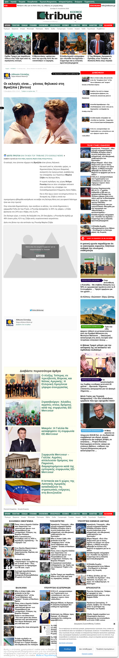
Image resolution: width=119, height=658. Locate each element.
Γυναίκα (70, 29)
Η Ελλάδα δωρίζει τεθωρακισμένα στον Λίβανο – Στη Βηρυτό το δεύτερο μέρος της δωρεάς (102, 229)
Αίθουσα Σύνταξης (20, 74)
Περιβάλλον (101, 29)
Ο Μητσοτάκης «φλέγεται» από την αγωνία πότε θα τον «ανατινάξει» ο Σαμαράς (44, 58)
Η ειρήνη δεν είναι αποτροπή (26, 627)
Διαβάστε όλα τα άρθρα (23, 324)
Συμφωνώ (40, 256)
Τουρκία (22, 2)
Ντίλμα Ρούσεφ (47, 159)
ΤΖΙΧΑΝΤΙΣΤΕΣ (57, 521)
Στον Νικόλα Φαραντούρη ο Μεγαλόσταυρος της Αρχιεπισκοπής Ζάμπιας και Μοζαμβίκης (26, 551)
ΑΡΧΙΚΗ (7, 25)
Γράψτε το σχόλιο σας (28, 91)
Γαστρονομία (61, 29)
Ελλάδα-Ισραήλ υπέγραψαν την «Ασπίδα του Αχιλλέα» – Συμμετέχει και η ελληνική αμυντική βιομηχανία (102, 218)
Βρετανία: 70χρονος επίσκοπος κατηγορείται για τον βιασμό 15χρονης (97, 388)
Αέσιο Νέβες (22, 159)
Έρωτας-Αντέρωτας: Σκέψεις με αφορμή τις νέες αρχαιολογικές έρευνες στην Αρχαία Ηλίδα (99, 594)
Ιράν (6, 2)
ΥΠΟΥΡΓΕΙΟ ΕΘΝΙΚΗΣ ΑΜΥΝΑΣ (93, 521)
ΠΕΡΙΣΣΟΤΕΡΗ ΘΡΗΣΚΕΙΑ (90, 380)
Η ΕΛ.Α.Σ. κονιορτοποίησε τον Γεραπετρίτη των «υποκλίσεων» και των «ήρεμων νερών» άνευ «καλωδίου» (102, 181)
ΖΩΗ (100, 25)
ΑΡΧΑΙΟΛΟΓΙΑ (93, 588)
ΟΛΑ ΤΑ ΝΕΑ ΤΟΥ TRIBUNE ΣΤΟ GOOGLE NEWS (35, 156)
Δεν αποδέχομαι (85, 649)
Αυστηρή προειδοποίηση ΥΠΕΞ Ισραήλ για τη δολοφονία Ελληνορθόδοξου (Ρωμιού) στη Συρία (26, 574)
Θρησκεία (15, 29)
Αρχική (7, 68)
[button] (114, 624)
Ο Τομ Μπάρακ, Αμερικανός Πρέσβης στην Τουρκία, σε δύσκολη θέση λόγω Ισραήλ (100, 58)
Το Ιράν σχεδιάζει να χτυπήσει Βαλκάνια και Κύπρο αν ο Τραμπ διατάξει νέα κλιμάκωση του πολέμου (26, 641)
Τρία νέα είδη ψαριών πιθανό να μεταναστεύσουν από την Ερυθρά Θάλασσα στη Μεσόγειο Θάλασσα (96, 331)
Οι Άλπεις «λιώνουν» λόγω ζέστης (97, 297)
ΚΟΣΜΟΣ (65, 25)
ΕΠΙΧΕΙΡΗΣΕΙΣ (55, 25)
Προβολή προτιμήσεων (105, 649)
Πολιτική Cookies (87, 654)
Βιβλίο (47, 29)
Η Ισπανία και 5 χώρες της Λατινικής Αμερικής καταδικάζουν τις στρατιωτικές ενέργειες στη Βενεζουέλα (57, 487)
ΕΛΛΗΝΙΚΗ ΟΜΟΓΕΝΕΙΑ (21, 521)
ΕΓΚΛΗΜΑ (33, 25)
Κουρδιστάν (32, 2)
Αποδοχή (67, 649)
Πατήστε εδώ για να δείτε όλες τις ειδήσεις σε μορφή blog (40, 6)
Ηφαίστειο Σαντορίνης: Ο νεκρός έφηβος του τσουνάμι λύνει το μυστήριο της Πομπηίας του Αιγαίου (99, 606)
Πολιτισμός (39, 29)
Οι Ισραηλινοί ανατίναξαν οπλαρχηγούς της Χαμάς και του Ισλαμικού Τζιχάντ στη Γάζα (62, 566)
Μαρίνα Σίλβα (37, 159)
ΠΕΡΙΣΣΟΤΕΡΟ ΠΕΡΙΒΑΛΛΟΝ (91, 326)
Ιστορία (22, 29)
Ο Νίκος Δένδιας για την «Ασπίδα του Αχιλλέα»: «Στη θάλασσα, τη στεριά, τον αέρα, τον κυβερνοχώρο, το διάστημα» (98, 580)
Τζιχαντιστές (89, 2)
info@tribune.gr (108, 6)
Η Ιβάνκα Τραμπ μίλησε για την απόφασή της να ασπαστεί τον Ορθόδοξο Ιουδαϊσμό (95, 347)
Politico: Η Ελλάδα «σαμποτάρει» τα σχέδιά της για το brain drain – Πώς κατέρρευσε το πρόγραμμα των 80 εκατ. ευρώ (26, 563)
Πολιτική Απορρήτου (10, 509)
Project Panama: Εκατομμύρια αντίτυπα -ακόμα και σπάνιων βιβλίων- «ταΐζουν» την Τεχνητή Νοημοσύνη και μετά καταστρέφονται (95, 446)
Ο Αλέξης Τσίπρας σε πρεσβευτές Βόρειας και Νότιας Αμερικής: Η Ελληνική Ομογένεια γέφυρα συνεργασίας (56, 381)
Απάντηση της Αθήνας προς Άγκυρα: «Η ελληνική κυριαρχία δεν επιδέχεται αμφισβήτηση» (62, 617)
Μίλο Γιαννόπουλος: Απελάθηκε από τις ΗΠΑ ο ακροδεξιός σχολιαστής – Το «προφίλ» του (26, 539)
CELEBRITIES (75, 25)
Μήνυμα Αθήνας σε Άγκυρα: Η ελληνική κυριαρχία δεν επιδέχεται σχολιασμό (62, 605)
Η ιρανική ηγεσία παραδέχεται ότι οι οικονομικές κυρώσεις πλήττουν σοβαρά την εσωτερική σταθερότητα (97, 247)
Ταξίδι (83, 29)
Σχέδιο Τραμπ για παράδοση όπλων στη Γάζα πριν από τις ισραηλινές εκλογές (18, 58)
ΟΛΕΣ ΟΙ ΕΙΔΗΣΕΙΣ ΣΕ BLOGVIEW (100, 238)
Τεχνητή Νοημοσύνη (48, 2)
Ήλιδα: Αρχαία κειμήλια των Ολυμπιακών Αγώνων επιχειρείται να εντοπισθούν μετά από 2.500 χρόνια (98, 617)
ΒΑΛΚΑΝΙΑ (21, 588)
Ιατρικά (77, 29)
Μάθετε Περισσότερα (46, 655)
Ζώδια (53, 29)
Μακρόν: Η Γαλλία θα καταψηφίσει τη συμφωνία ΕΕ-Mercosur (57, 431)
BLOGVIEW (108, 25)
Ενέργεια (78, 2)
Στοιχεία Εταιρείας (23, 509)
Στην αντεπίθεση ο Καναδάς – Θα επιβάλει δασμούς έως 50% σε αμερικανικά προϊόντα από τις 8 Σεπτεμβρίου (97, 284)
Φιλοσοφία (30, 29)
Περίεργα (7, 29)
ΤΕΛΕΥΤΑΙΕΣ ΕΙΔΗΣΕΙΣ (98, 145)
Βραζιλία (29, 159)
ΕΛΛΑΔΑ (25, 25)
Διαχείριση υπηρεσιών (66, 643)
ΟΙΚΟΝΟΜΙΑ (43, 25)
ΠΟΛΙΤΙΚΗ (16, 25)
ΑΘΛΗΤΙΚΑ (93, 25)
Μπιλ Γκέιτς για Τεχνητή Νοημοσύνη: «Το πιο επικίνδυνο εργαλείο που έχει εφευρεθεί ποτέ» (97, 398)
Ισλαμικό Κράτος (66, 2)
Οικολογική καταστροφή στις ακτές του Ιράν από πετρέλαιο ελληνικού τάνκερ (96, 338)
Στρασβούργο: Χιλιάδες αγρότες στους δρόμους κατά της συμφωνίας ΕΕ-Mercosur (56, 406)
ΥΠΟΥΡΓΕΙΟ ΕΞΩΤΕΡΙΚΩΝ (57, 588)
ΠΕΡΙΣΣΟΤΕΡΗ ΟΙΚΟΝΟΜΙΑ (91, 280)
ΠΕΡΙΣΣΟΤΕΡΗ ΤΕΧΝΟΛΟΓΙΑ (91, 430)
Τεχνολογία (91, 29)
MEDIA (84, 25)
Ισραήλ (13, 2)
